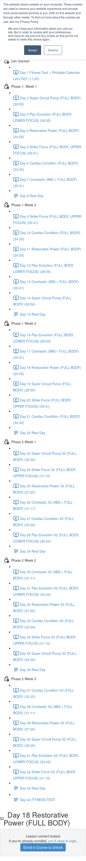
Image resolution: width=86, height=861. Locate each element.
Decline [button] (53, 50)
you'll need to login (62, 840)
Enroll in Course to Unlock (43, 847)
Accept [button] (32, 50)
